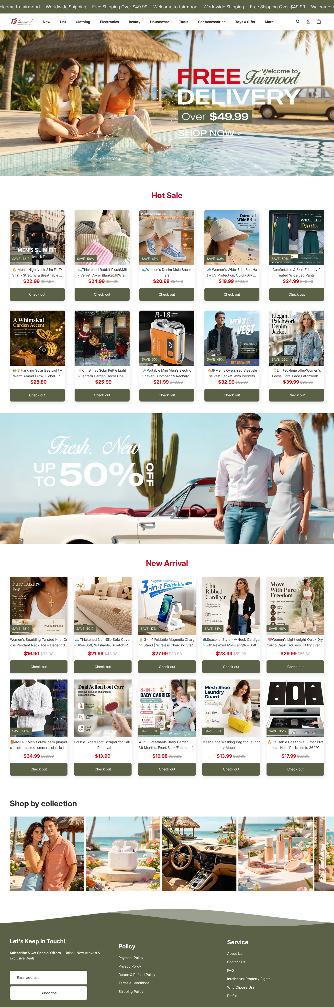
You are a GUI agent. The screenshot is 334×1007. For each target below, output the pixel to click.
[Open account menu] (308, 21)
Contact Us (236, 962)
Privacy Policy (130, 966)
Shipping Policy (131, 991)
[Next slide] (61, 237)
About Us (234, 953)
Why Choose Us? (240, 987)
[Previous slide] (13, 237)
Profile (232, 996)
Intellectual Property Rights (248, 979)
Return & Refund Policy (137, 974)
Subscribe (49, 993)
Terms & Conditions (134, 983)
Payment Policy (131, 958)
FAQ (230, 970)
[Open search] (297, 21)
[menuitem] (269, 21)
